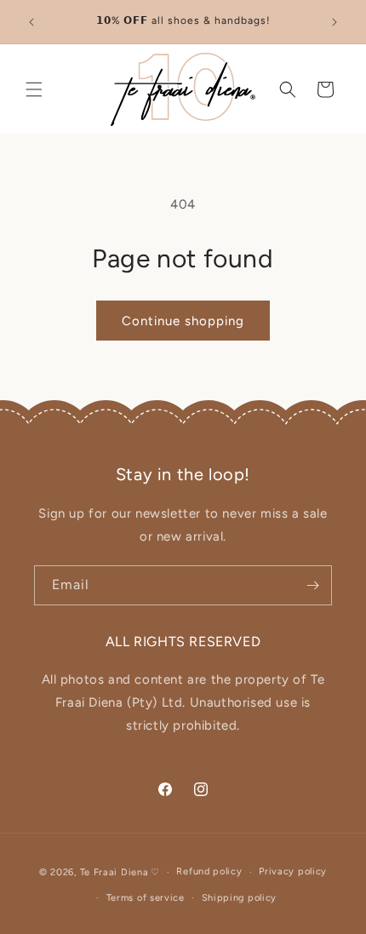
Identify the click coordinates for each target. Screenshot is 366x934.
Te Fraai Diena (114, 872)
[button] (34, 89)
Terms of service (145, 897)
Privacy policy (293, 871)
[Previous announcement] (31, 22)
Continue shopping (183, 321)
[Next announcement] (334, 22)
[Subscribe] (312, 585)
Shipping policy (239, 897)
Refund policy (209, 871)
